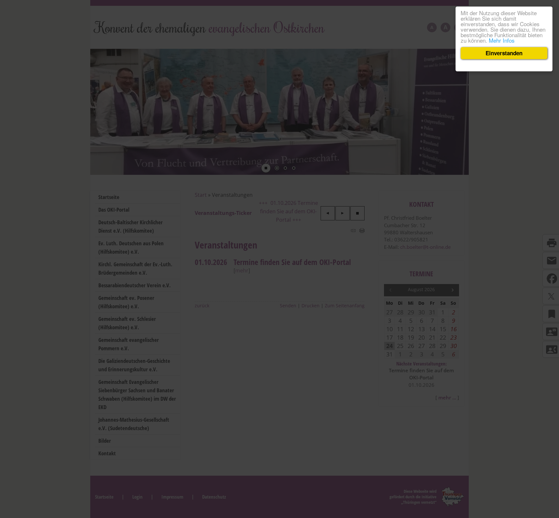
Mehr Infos (502, 40)
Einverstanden (504, 53)
